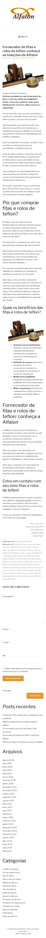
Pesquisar (7, 690)
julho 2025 (7, 804)
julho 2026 (7, 763)
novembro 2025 (10, 790)
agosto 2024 (8, 837)
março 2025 (8, 817)
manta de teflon (9, 886)
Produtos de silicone (11, 899)
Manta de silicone (10, 883)
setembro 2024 (9, 834)
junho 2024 (7, 844)
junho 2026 (7, 767)
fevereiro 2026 (9, 780)
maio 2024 (7, 848)
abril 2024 (7, 851)
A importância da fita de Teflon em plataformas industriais (34, 529)
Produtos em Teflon (23, 541)
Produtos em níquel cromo (14, 903)
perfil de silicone (10, 893)
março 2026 (8, 777)
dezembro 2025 (10, 787)
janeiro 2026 (8, 784)
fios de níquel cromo (11, 872)
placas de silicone (10, 896)
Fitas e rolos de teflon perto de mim (25, 570)
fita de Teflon (8, 876)
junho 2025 (7, 807)
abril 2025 (7, 814)
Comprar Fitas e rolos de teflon (27, 544)
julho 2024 (7, 841)
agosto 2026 (8, 760)
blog (24, 518)
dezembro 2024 (10, 827)
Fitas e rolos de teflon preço (15, 573)
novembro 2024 (10, 831)
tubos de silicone (10, 916)
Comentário (8, 596)
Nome (6, 629)
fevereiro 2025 (9, 821)
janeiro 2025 (8, 824)
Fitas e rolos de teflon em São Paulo (24, 559)
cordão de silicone (10, 869)
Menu (24, 36)
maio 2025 (7, 810)
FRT (29, 934)
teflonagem (8, 913)
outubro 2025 (9, 794)
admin (15, 58)
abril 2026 (7, 773)
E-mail (6, 642)
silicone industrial (10, 909)
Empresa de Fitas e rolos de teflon (17, 547)
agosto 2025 (8, 800)
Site (4, 655)
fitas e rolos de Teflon (12, 879)
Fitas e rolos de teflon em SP (15, 562)
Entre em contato (23, 500)
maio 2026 (7, 770)
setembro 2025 (9, 797)
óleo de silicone (9, 889)
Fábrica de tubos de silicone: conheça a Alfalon (23, 742)
